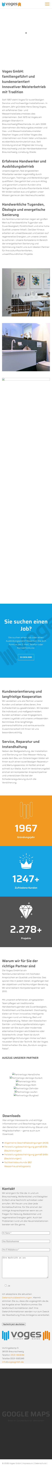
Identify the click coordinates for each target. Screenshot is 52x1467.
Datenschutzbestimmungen (17, 1297)
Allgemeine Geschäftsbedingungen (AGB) (26, 1142)
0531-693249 (17, 1355)
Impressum (28, 1463)
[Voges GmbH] (11, 5)
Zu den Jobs (26, 657)
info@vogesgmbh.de (13, 1362)
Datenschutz (40, 1463)
